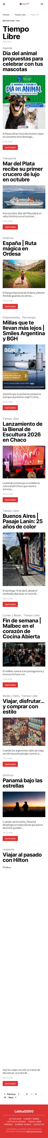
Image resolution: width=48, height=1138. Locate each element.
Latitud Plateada (16, 1121)
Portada (6, 15)
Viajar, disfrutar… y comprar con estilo (23, 706)
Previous (11, 1094)
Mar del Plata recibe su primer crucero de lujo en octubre (23, 171)
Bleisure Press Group (34, 1131)
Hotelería (8, 849)
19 (5, 1097)
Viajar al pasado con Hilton (22, 857)
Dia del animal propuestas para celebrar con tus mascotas (23, 61)
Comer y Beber (12, 615)
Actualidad (15, 1119)
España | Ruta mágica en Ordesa (19, 248)
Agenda (7, 48)
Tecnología (28, 317)
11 (36, 1094)
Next (11, 1097)
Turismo (8, 1124)
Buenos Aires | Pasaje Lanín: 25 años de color (23, 521)
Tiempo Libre (20, 15)
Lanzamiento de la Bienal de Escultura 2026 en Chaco (22, 432)
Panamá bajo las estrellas (22, 783)
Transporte (9, 158)
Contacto (38, 1124)
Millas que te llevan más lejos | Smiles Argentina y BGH (24, 330)
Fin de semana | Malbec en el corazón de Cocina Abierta (22, 628)
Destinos (8, 238)
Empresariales (11, 317)
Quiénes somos (23, 1124)
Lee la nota (10, 147)
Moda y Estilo (11, 695)
